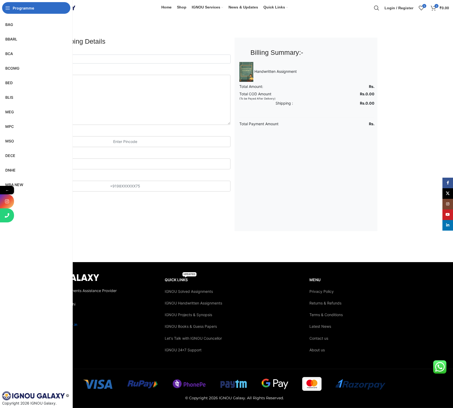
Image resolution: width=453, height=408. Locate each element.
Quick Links (180, 278)
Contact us (318, 338)
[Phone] (7, 215)
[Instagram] (7, 201)
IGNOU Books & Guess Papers (191, 326)
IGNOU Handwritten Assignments (193, 303)
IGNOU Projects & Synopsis (188, 314)
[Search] (376, 8)
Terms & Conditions (326, 314)
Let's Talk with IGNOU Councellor (193, 338)
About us (317, 350)
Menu (315, 279)
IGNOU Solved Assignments (189, 291)
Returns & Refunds (325, 303)
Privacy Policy (321, 291)
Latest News (320, 326)
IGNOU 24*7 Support (183, 350)
